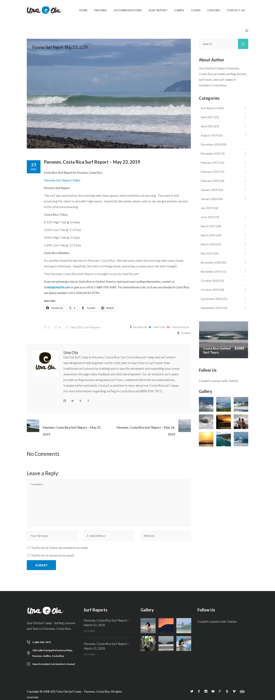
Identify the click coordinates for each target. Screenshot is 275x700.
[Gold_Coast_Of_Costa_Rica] (206, 439)
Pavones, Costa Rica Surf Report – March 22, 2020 (107, 622)
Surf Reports (92, 327)
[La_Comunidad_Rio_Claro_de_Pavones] (223, 439)
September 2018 (211, 298)
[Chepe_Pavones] (183, 625)
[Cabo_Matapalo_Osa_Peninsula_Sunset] (166, 625)
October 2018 (210, 280)
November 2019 (211, 271)
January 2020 (209, 199)
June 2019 (207, 217)
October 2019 (210, 289)
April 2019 (207, 126)
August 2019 (209, 135)
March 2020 (208, 244)
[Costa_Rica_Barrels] (206, 421)
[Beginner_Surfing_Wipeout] (183, 643)
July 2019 (207, 208)
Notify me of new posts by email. (52, 555)
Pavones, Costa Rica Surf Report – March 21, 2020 (107, 646)
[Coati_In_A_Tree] (148, 643)
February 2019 (210, 171)
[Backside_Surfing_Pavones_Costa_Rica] (241, 404)
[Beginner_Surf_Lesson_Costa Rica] (148, 625)
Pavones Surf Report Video (62, 180)
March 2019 (208, 235)
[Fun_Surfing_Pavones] (241, 421)
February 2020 (210, 180)
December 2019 (211, 153)
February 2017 (210, 162)
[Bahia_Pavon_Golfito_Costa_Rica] (223, 404)
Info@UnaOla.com (58, 287)
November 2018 (211, 262)
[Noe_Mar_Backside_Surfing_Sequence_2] (241, 439)
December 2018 (211, 144)
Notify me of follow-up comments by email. (59, 547)
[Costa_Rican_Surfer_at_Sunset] (223, 421)
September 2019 (211, 308)
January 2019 (209, 189)
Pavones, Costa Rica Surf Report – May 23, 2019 (92, 162)
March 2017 (208, 226)
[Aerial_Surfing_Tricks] (206, 404)
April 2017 (207, 117)
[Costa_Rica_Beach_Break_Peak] (166, 643)
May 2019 (77, 327)
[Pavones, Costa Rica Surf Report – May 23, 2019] (109, 94)
